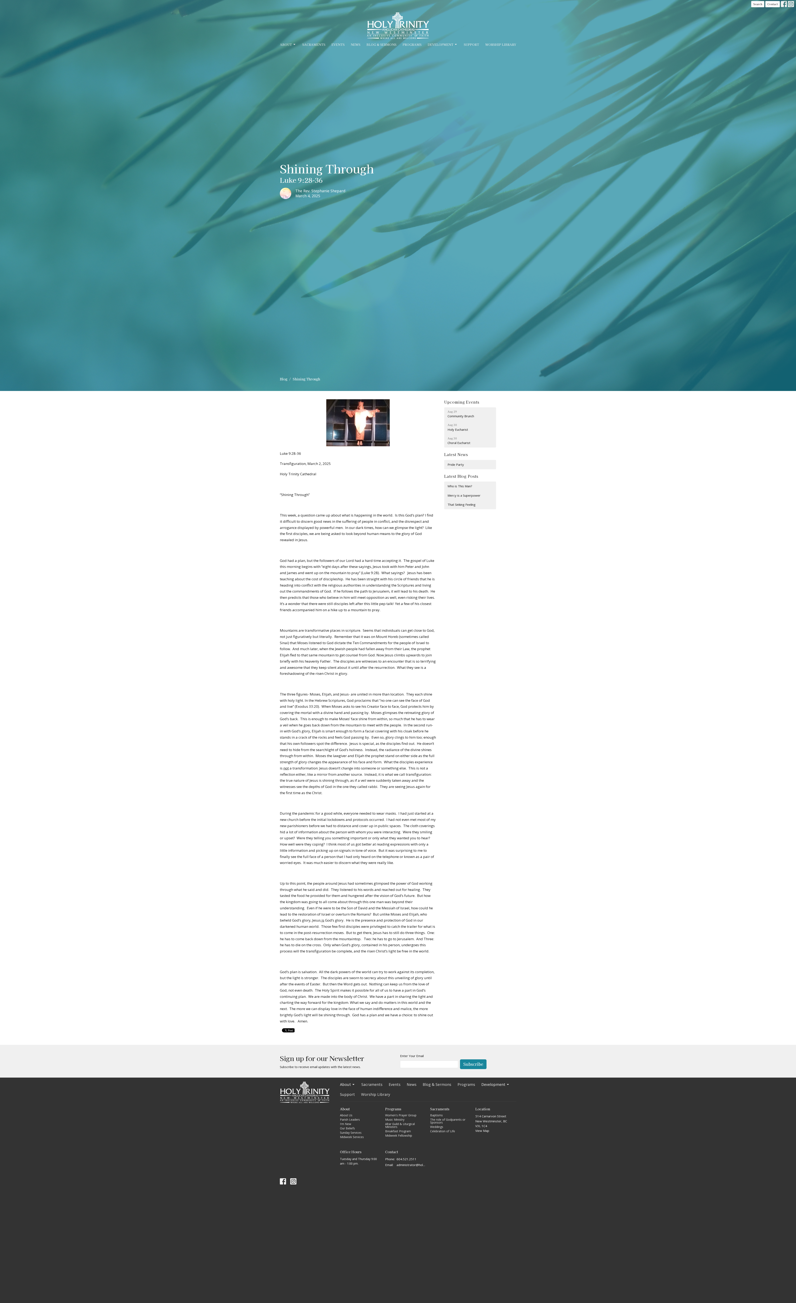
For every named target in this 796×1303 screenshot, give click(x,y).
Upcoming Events (461, 402)
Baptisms (436, 1115)
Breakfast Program (398, 1131)
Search (757, 4)
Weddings (436, 1127)
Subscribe (473, 1064)
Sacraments (313, 44)
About (286, 44)
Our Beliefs (347, 1128)
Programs (412, 44)
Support (471, 44)
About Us (346, 1115)
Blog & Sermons (381, 44)
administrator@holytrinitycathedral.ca (411, 1165)
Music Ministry (394, 1120)
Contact (772, 4)
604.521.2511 (406, 1159)
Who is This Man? (460, 486)
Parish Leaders (350, 1120)
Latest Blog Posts (461, 476)
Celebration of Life (442, 1131)
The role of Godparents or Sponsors (447, 1121)
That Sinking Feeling (462, 504)
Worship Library (500, 44)
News (355, 44)
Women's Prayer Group (400, 1115)
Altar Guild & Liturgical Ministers (400, 1125)
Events (338, 44)
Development (440, 44)
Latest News (456, 454)
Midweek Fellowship (398, 1135)
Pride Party (456, 464)
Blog (283, 378)
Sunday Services (351, 1133)
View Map (482, 1131)
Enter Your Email (412, 1056)
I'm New (345, 1124)
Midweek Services (352, 1137)
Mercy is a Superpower (464, 495)
